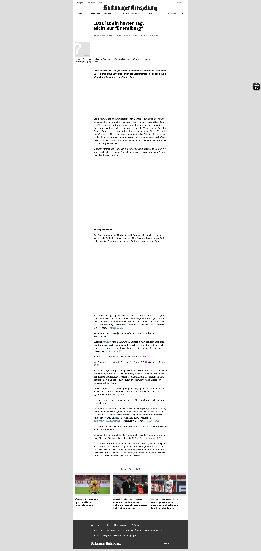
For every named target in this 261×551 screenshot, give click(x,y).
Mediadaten (106, 525)
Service (100, 3)
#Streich (107, 341)
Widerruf (155, 530)
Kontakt (94, 530)
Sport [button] (117, 13)
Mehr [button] (150, 13)
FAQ (101, 530)
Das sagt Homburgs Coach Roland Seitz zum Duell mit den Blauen (165, 505)
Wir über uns (137, 530)
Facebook (95, 535)
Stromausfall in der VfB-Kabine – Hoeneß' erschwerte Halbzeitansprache (130, 505)
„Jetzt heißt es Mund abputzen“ (84, 504)
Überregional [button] (94, 13)
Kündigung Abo (131, 535)
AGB (147, 530)
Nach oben (164, 543)
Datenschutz (123, 530)
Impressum (110, 530)
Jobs (163, 530)
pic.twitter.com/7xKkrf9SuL (107, 420)
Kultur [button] (125, 13)
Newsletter (90, 3)
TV (144, 13)
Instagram (106, 535)
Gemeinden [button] (107, 13)
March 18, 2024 (117, 327)
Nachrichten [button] (81, 13)
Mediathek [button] (136, 13)
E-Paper (178, 3)
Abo (171, 3)
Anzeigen (79, 3)
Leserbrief (117, 535)
